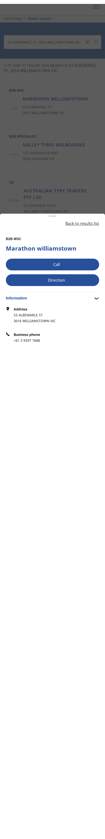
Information (16, 298)
